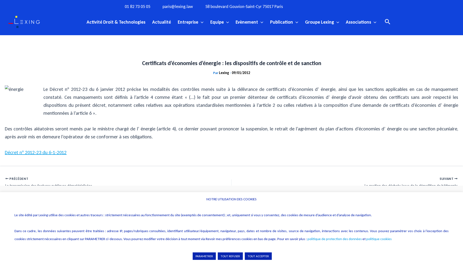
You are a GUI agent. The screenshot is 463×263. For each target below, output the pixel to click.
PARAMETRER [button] (204, 256)
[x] (322, 6)
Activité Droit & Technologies (116, 22)
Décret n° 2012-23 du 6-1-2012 (36, 152)
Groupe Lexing (319, 22)
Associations (358, 22)
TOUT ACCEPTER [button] (258, 256)
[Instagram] (312, 6)
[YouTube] (332, 6)
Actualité (161, 22)
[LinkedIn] (342, 6)
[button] (201, 22)
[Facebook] (302, 6)
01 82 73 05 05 (137, 7)
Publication (281, 22)
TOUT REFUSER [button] (230, 256)
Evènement (247, 22)
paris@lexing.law (178, 7)
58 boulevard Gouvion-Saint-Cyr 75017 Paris (244, 7)
